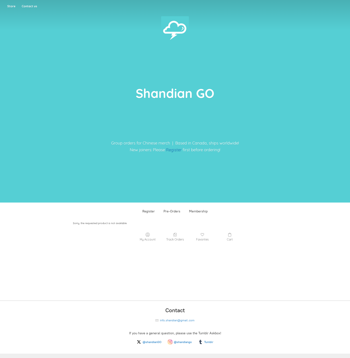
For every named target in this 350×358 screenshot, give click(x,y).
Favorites (202, 239)
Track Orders (175, 239)
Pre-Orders (172, 211)
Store (11, 6)
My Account (148, 239)
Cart (230, 239)
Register (174, 149)
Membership (198, 211)
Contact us (29, 6)
